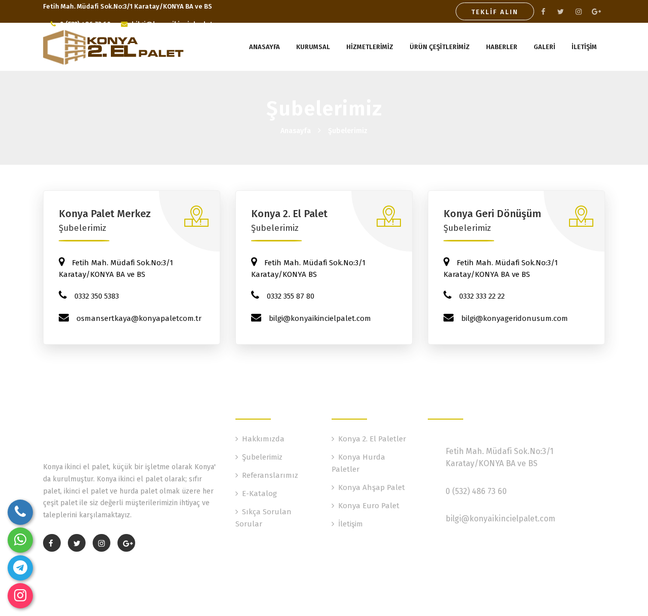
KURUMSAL (313, 47)
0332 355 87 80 (290, 296)
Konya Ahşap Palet (371, 487)
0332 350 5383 (96, 296)
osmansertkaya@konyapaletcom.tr (138, 318)
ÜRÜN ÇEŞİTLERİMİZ (440, 47)
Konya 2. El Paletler (372, 438)
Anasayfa (295, 131)
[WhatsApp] (20, 540)
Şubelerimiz (348, 131)
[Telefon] (20, 512)
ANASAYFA (264, 47)
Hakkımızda (263, 438)
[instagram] (20, 595)
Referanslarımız (270, 475)
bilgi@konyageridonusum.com (514, 318)
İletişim (350, 523)
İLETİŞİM (584, 47)
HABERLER (501, 47)
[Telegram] (20, 568)
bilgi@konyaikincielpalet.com (320, 318)
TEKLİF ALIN (494, 12)
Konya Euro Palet (368, 505)
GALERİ (544, 47)
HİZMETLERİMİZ (369, 47)
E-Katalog (259, 493)
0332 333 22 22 (482, 296)
